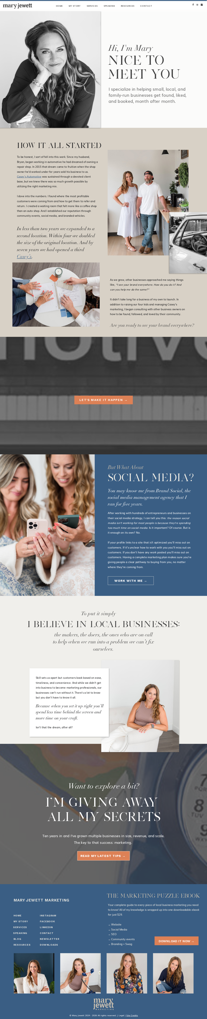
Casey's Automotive (29, 176)
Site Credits (132, 1015)
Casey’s (24, 257)
